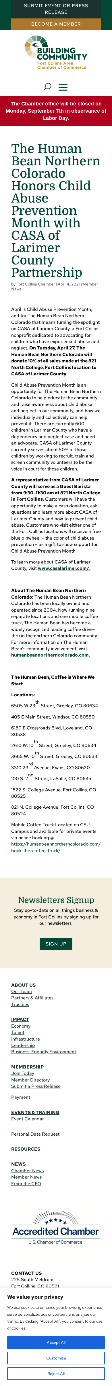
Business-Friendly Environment (43, 1052)
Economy (20, 1026)
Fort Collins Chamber (35, 284)
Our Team (21, 991)
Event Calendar (27, 1119)
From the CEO (26, 1184)
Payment (20, 1097)
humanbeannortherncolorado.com (50, 655)
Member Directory (30, 1080)
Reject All (56, 1373)
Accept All (56, 1342)
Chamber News (27, 1171)
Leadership (23, 1045)
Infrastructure (25, 1039)
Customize (56, 1358)
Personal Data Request (35, 1134)
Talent (17, 1032)
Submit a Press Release (36, 1086)
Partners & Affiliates (32, 998)
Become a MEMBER (56, 24)
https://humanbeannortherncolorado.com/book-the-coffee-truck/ (56, 847)
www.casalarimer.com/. (64, 568)
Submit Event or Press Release (56, 9)
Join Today (22, 1073)
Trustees (20, 1004)
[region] (56, 1336)
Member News (26, 1177)
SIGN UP (56, 944)
